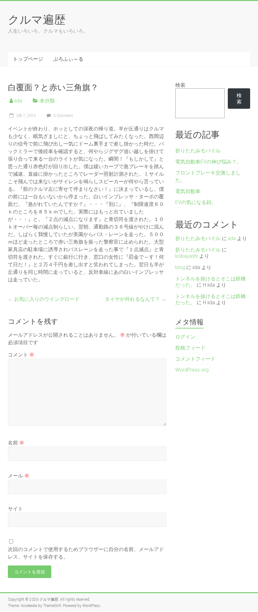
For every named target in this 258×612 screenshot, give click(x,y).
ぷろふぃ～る (68, 59)
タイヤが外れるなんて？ (135, 299)
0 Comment (63, 115)
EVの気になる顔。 (195, 202)
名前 (16, 443)
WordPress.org (192, 370)
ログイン (185, 337)
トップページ (28, 59)
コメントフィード (195, 359)
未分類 (47, 101)
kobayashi (186, 256)
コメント (21, 355)
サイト (15, 509)
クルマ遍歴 (36, 19)
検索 (180, 85)
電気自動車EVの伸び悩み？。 (208, 162)
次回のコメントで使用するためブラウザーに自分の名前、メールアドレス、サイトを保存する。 (86, 553)
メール (18, 476)
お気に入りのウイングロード (44, 299)
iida (18, 101)
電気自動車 (187, 191)
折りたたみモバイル (198, 151)
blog (180, 267)
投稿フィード (190, 348)
